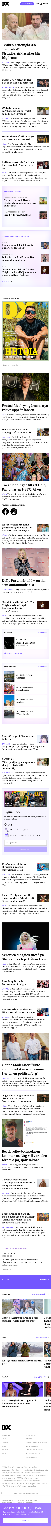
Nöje (4, 266)
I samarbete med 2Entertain (15, 197)
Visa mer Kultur (40, 1377)
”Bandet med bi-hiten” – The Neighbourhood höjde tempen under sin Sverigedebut (19, 272)
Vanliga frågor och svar (36, 1442)
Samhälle (6, 1435)
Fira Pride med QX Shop (17, 214)
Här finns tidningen (34, 1450)
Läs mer (5, 1269)
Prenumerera (27, 4)
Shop (4, 1453)
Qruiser (5, 1450)
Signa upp (25, 1520)
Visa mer (42, 633)
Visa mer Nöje (41, 1337)
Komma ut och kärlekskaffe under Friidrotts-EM (17, 246)
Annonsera (30, 1435)
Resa (4, 1446)
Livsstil (5, 1442)
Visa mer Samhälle (39, 1294)
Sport (4, 242)
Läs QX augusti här (10, 365)
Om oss (29, 1439)
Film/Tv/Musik (8, 254)
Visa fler (5, 281)
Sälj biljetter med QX (13, 653)
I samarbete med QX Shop (14, 212)
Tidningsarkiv (32, 1446)
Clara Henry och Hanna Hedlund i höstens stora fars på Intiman (20, 203)
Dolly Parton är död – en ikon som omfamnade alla (18, 258)
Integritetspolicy (34, 1453)
